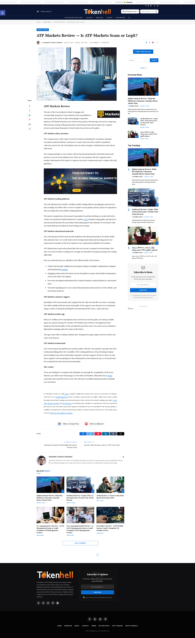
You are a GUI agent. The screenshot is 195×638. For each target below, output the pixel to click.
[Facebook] (29, 106)
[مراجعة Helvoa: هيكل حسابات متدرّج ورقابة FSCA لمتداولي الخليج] (133, 134)
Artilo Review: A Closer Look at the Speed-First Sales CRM (110, 497)
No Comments (95, 42)
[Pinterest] (29, 120)
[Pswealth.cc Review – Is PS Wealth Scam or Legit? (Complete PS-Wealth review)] (110, 515)
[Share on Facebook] (146, 42)
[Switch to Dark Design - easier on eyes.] (155, 5)
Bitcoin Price (104, 626)
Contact (85, 626)
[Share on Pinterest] (152, 42)
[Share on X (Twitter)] (149, 42)
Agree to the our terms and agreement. (98, 597)
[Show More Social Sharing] (156, 42)
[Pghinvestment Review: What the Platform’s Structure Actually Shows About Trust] (50, 484)
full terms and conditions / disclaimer (62, 413)
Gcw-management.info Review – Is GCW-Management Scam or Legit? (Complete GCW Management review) (80, 529)
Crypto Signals (131, 626)
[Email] (29, 124)
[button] (2, 12)
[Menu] (38, 11)
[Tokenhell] (97, 11)
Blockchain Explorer (74, 17)
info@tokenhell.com (62, 397)
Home (59, 626)
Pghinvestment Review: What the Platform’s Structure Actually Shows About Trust (49, 498)
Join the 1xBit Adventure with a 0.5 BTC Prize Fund (101, 445)
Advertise (68, 626)
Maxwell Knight (134, 106)
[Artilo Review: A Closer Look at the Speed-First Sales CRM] (110, 484)
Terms (93, 626)
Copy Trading (117, 626)
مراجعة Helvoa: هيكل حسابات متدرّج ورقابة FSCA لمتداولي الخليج (148, 134)
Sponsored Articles (53, 403)
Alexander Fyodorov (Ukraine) (52, 42)
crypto (67, 394)
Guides (110, 17)
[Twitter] (29, 110)
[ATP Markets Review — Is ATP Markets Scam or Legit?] (80, 71)
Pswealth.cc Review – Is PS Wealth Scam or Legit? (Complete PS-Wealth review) (109, 528)
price (86, 219)
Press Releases (67, 403)
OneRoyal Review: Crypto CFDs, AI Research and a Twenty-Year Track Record (80, 498)
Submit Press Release (143, 51)
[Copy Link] (29, 129)
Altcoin (89, 17)
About (76, 626)
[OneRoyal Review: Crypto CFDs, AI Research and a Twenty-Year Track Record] (80, 484)
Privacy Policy (142, 297)
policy (103, 597)
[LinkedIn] (29, 115)
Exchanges (120, 17)
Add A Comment (80, 543)
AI (129, 17)
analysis (64, 269)
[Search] (157, 5)
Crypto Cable (43, 29)
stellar (109, 375)
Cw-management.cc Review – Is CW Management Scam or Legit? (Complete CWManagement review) (50, 529)
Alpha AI (143, 68)
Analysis (99, 17)
